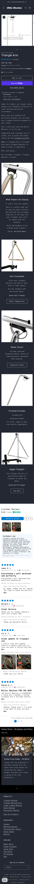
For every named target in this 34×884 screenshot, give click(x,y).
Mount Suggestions (17, 301)
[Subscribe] (27, 867)
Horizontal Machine (11, 810)
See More (17, 491)
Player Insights (10, 846)
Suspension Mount (17, 365)
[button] (4, 8)
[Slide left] (13, 49)
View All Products (11, 814)
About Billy (8, 844)
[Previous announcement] (3, 2)
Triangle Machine (11, 800)
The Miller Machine (16, 874)
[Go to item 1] (6, 527)
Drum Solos (8, 851)
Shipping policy (24, 879)
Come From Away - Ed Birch (17, 759)
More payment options (17, 87)
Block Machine (9, 808)
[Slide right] (21, 49)
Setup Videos (9, 832)
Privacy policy (26, 876)
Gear (5, 856)
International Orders (12, 829)
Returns (7, 834)
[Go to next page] (22, 721)
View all (4, 732)
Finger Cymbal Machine (13, 805)
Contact (7, 824)
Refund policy (14, 876)
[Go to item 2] (16, 527)
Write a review (12, 518)
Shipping (3, 65)
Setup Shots (8, 849)
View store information (11, 99)
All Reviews (8, 854)
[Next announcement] (31, 2)
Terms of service (11, 879)
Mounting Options (11, 827)
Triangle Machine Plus (13, 803)
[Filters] (26, 518)
